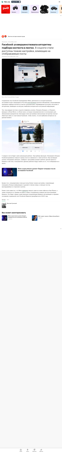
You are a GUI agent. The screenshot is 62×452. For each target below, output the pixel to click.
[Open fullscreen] (57, 123)
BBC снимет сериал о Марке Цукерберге (48, 216)
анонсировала (31, 102)
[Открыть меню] (59, 2)
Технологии (4, 41)
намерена (25, 190)
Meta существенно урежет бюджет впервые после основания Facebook (36, 169)
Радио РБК (14, 1)
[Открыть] (18, 1)
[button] (31, 36)
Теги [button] (8, 199)
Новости (10, 218)
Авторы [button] (4, 199)
